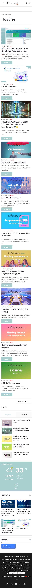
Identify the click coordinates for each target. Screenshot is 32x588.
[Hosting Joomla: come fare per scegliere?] (16, 332)
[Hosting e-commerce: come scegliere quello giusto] (16, 258)
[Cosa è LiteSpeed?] (16, 74)
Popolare (8, 414)
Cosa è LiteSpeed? (9, 86)
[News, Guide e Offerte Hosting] (11, 3)
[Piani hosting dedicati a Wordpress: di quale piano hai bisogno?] (7, 439)
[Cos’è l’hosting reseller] (16, 185)
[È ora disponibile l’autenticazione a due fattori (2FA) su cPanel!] (24, 504)
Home (4, 14)
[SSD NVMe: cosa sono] (16, 370)
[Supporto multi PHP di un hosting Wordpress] (16, 220)
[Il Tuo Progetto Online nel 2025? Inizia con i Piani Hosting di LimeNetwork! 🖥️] (16, 109)
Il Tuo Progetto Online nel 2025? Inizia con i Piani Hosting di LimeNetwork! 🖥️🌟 (14, 124)
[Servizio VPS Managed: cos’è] (16, 150)
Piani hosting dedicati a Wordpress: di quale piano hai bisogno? (21, 438)
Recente (24, 414)
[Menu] (2, 4)
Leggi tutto (7, 62)
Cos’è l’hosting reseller (10, 198)
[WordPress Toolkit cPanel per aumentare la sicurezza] (7, 431)
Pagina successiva (23, 401)
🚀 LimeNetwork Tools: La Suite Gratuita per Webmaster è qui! (8, 530)
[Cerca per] (30, 4)
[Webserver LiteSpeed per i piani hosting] (16, 296)
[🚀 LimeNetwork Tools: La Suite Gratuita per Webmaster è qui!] (16, 36)
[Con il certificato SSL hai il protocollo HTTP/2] (7, 447)
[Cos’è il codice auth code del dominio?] (7, 423)
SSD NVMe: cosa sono (10, 383)
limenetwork (6, 46)
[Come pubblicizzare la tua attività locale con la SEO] (7, 455)
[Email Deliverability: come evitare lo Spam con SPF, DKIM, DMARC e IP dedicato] (8, 504)
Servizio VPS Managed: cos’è (13, 162)
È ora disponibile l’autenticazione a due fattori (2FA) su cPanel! (23, 511)
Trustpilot (4, 407)
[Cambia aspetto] (27, 4)
